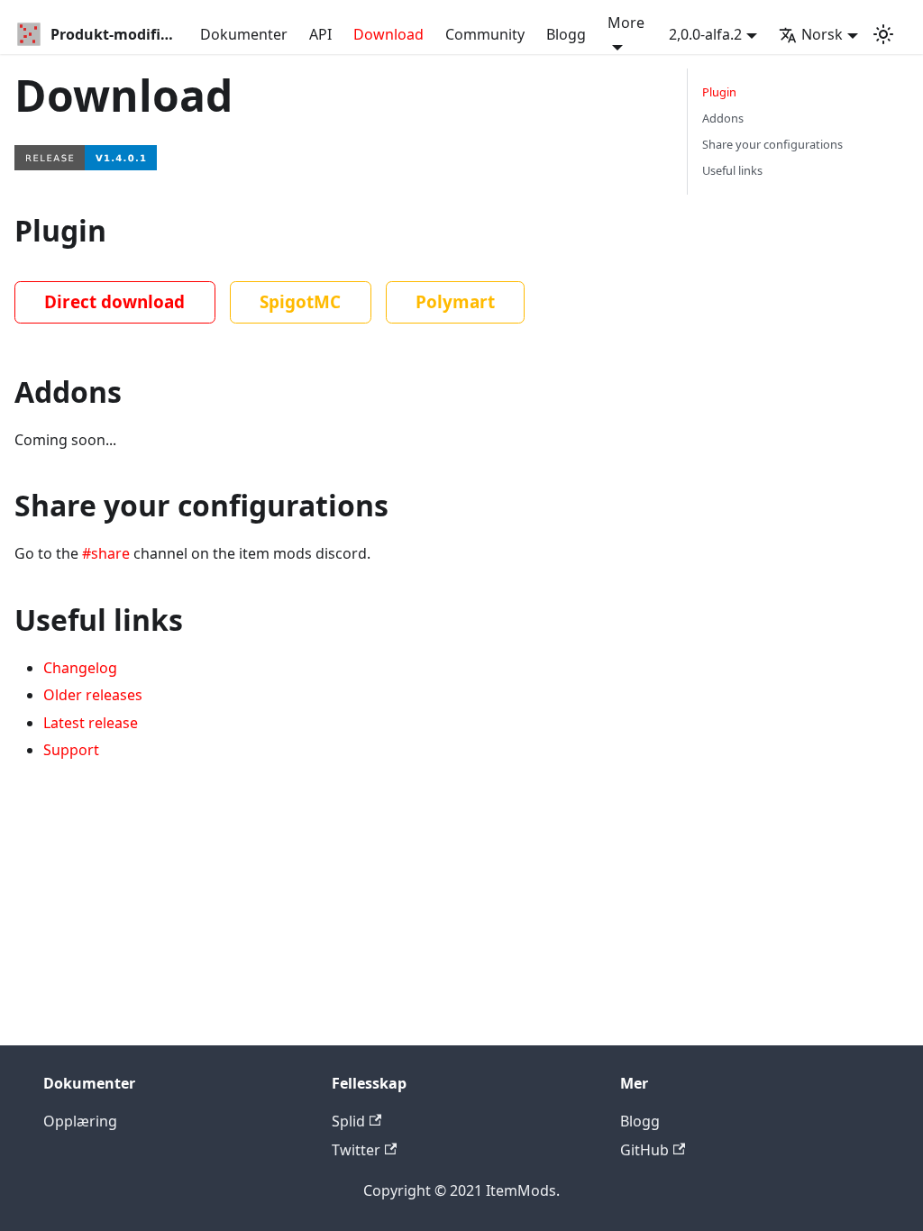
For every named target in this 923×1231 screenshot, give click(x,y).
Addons (723, 118)
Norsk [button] (822, 34)
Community (485, 34)
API (320, 34)
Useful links (732, 170)
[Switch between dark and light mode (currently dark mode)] (883, 34)
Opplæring (80, 1121)
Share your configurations (772, 144)
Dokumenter (244, 34)
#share (106, 553)
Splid (348, 1121)
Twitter (356, 1150)
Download (388, 34)
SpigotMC (300, 302)
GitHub (644, 1150)
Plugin (719, 92)
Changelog (80, 668)
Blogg (566, 34)
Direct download (114, 302)
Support (71, 750)
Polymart (455, 302)
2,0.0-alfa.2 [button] (705, 34)
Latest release (90, 723)
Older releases (92, 695)
